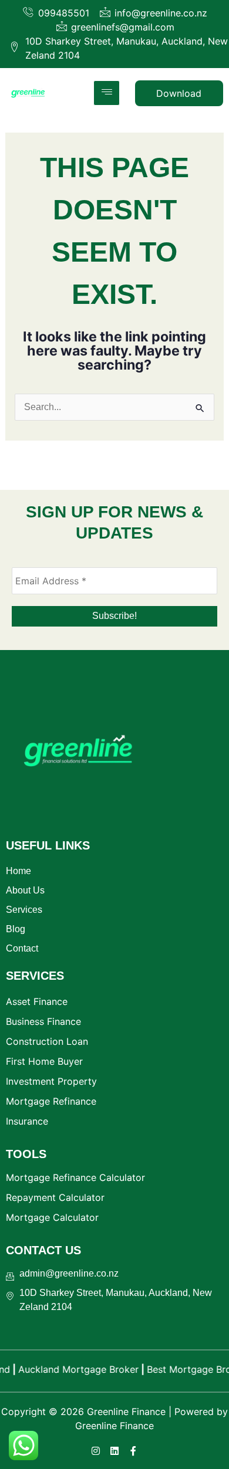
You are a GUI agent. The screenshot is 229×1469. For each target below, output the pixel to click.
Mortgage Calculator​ (52, 1217)
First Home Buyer (44, 1061)
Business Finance (43, 1021)
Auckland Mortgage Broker (71, 1369)
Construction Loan (47, 1041)
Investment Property (51, 1081)
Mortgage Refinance (51, 1101)
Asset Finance (37, 1001)
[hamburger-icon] (106, 93)
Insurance (27, 1121)
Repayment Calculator (55, 1197)
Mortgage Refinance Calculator (75, 1177)
